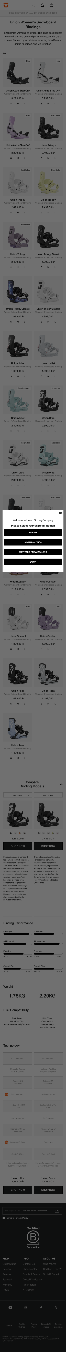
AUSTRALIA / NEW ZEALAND (33, 552)
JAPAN (33, 561)
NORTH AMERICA (33, 542)
